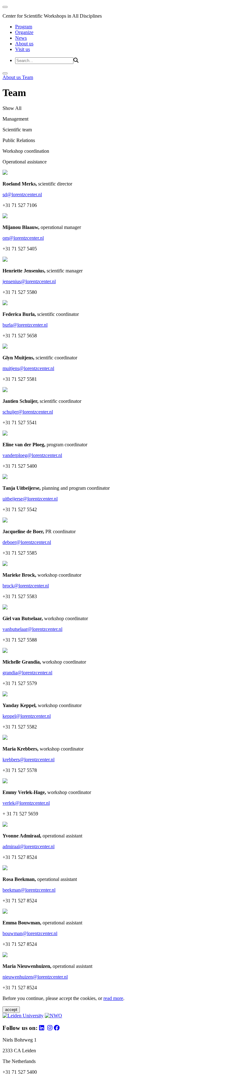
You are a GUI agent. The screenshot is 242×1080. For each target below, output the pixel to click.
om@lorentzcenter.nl (23, 238)
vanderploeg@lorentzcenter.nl (32, 455)
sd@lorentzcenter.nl (22, 194)
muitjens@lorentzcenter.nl (28, 368)
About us (24, 43)
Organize (24, 32)
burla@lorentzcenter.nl (25, 325)
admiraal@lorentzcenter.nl (29, 846)
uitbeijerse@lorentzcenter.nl (30, 498)
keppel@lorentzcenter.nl (27, 716)
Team (27, 77)
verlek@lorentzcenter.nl (26, 803)
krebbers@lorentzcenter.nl (29, 759)
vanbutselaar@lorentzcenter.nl (32, 629)
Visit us (22, 49)
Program (23, 26)
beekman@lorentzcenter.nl (29, 890)
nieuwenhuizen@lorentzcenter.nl (35, 977)
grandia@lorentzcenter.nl (27, 672)
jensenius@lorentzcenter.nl (29, 281)
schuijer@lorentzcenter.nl (28, 411)
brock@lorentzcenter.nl (26, 585)
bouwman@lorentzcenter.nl (30, 933)
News (21, 38)
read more (113, 998)
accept (11, 1009)
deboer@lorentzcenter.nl (27, 542)
